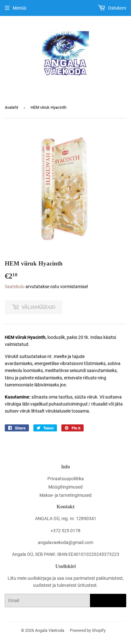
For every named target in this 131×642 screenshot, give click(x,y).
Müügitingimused (65, 486)
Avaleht (11, 107)
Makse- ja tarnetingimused (65, 495)
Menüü (19, 8)
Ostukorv (116, 8)
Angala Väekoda (49, 630)
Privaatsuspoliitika (65, 478)
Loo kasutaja (108, 600)
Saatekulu (14, 286)
